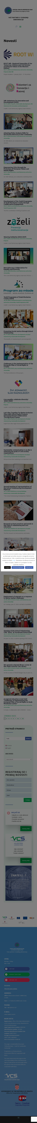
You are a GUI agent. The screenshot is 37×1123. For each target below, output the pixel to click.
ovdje (13, 560)
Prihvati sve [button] (29, 567)
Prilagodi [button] (7, 567)
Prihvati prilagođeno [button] (18, 567)
